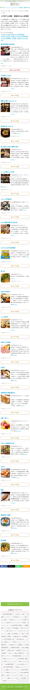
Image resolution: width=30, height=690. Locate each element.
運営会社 (4, 686)
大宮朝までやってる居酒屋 (15, 644)
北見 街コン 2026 (20, 614)
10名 (22, 633)
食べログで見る (15, 95)
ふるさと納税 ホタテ (22, 664)
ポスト (12, 566)
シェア (4, 566)
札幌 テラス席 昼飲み (13, 633)
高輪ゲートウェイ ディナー (10, 681)
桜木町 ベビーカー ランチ (13, 622)
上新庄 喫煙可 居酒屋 (16, 625)
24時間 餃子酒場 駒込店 (8, 393)
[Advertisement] (15, 585)
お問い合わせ (10, 686)
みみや (3, 466)
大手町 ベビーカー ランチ (9, 661)
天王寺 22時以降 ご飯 (8, 639)
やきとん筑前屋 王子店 (7, 443)
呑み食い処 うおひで (7, 126)
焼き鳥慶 (3, 540)
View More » (18, 133)
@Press (26, 686)
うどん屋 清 (4, 317)
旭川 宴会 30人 (20, 639)
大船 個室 (23, 678)
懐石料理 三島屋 (5, 515)
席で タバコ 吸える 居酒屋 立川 (16, 653)
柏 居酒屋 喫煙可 (10, 664)
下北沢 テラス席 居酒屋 (12, 628)
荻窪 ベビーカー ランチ (19, 642)
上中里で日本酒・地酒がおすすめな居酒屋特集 (14, 36)
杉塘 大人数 (11, 650)
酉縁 (2, 490)
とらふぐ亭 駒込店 (6, 199)
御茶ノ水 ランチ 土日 (13, 678)
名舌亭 (3, 367)
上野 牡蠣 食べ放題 (22, 658)
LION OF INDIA (5, 291)
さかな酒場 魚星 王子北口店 (9, 222)
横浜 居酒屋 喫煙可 (8, 614)
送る (19, 566)
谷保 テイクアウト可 (12, 675)
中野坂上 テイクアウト (11, 672)
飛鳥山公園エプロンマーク (8, 101)
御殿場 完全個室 (15, 647)
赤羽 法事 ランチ (18, 617)
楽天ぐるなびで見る (15, 70)
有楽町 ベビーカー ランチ (12, 669)
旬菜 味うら (5, 418)
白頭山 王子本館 (5, 342)
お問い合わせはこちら (15, 604)
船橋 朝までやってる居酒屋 (20, 636)
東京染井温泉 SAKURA (7, 44)
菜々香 (3, 271)
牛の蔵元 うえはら (6, 75)
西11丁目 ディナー (11, 631)
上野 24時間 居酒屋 (8, 667)
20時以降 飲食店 (17, 656)
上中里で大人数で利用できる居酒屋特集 (12, 34)
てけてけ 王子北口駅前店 (8, 248)
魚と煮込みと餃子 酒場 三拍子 (10, 146)
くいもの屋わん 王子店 (7, 172)
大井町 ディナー (13, 619)
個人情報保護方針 (19, 686)
